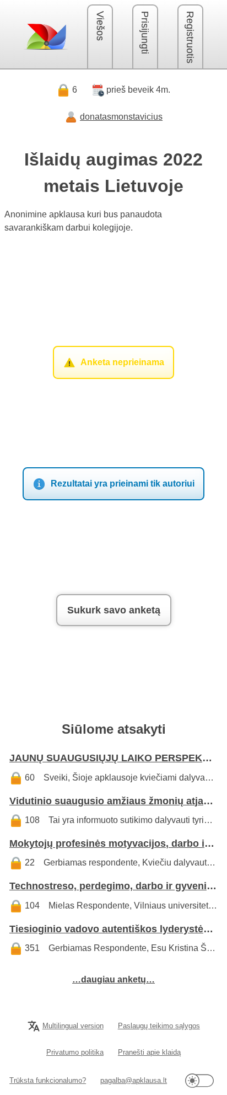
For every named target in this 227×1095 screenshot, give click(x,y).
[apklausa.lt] (46, 36)
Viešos (100, 26)
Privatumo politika (75, 1052)
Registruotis (190, 37)
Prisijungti (144, 32)
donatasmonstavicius (121, 116)
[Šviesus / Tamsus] (199, 1080)
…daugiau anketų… (113, 979)
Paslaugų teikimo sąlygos (159, 1026)
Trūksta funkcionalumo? (47, 1080)
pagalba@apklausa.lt (133, 1080)
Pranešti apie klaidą (149, 1052)
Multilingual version (73, 1026)
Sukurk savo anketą (113, 610)
